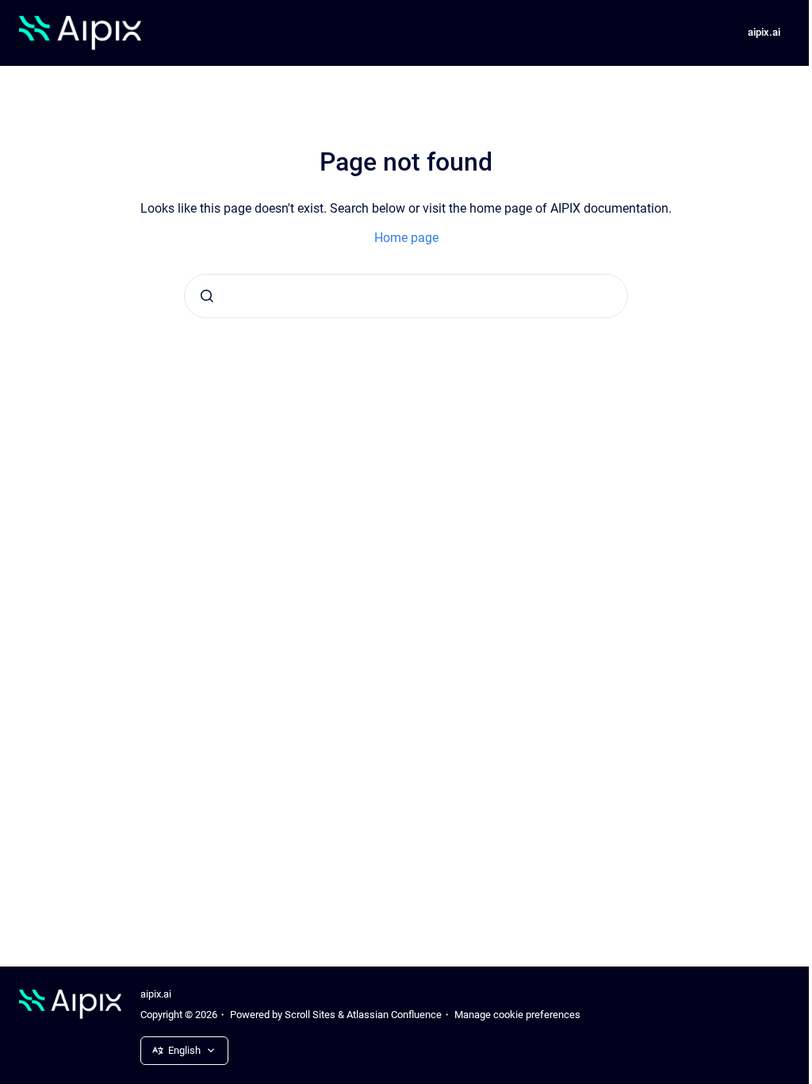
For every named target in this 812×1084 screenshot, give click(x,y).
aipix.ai (764, 32)
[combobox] (406, 296)
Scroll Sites (310, 1015)
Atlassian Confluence (394, 1015)
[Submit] (207, 296)
